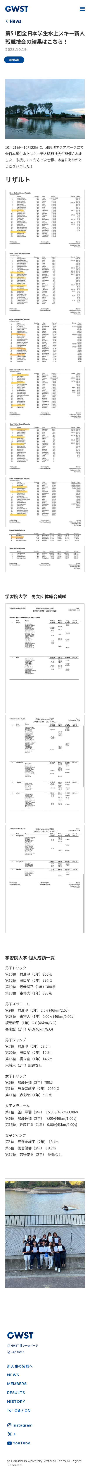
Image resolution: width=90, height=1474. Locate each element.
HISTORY (16, 1402)
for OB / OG (19, 1410)
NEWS (13, 1375)
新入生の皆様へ (20, 1366)
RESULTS (16, 1393)
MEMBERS (17, 1384)
